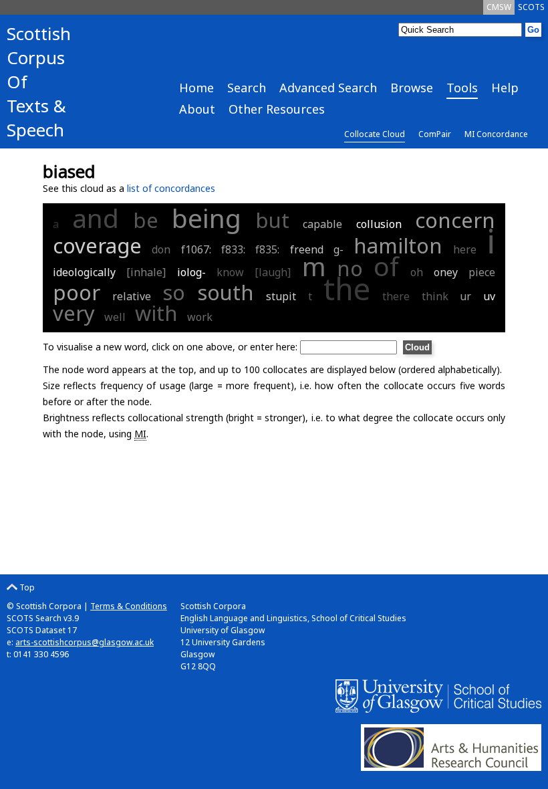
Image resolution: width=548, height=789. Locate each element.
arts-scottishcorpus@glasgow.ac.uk (84, 642)
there (396, 296)
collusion (379, 224)
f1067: (198, 249)
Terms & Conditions (128, 606)
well (115, 317)
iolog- (191, 272)
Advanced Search (328, 88)
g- (338, 249)
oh (416, 272)
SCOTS (531, 7)
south (225, 292)
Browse (411, 88)
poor (76, 292)
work (200, 317)
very (74, 313)
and (95, 217)
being (206, 217)
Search (246, 88)
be (145, 220)
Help (505, 88)
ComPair (434, 134)
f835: (269, 249)
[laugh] (273, 272)
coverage (97, 245)
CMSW (499, 7)
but (272, 220)
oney (446, 272)
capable (322, 224)
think (435, 296)
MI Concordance (496, 134)
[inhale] (146, 272)
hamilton (398, 245)
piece (481, 272)
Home (196, 88)
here (464, 249)
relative (131, 296)
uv (489, 296)
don (161, 249)
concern (455, 220)
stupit (281, 296)
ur (465, 296)
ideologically (84, 272)
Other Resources (277, 109)
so (173, 292)
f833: (235, 249)
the (346, 288)
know (230, 272)
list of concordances (171, 188)
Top (26, 587)
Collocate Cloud (374, 134)
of (386, 266)
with (156, 313)
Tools (462, 88)
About (197, 109)
